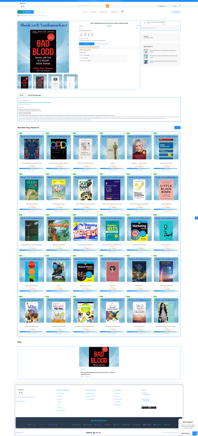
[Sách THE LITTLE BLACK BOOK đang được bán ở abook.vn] (166, 187)
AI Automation (98, 424)
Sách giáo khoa (117, 393)
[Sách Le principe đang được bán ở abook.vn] (112, 147)
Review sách (59, 396)
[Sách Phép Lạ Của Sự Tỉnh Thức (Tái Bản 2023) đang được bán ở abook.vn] (86, 147)
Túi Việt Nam (117, 424)
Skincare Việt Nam (88, 424)
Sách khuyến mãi (103, 11)
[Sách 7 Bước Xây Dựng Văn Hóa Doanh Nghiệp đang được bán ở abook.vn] (112, 310)
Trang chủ (85, 11)
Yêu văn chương (60, 393)
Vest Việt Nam (42, 424)
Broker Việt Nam (158, 424)
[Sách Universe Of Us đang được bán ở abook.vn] (112, 269)
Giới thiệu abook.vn (61, 410)
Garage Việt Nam (127, 424)
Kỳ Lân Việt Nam (148, 424)
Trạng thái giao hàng (90, 393)
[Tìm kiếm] (107, 6)
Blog (122, 11)
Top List (59, 401)
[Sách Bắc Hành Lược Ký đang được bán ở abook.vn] (139, 269)
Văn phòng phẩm (113, 11)
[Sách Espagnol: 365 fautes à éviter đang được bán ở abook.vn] (166, 147)
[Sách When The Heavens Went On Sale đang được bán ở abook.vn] (166, 269)
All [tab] (177, 127)
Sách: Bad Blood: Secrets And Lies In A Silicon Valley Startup (34, 102)
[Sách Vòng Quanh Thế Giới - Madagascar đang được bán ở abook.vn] (59, 228)
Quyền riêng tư (185, 433)
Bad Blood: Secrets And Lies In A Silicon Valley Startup (38, 15)
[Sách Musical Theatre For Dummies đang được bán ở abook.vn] (86, 269)
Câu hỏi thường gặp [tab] (34, 95)
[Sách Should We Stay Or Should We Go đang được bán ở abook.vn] (32, 269)
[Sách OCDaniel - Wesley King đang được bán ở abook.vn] (166, 228)
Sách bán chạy (25, 15)
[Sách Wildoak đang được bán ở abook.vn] (59, 269)
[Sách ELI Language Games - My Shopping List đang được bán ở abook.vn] (86, 228)
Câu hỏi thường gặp (90, 399)
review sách (83, 369)
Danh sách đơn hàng (90, 396)
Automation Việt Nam (53, 424)
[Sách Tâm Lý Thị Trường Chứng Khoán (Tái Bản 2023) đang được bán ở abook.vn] (139, 187)
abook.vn (89, 60)
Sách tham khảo (117, 401)
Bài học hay (59, 399)
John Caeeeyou (87, 55)
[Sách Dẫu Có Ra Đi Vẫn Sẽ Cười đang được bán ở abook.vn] (139, 310)
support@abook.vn (21, 401)
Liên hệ (58, 404)
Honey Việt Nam (107, 424)
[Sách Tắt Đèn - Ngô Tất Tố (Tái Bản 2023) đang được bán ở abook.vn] (32, 310)
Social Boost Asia (93, 0)
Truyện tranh (116, 396)
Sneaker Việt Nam (32, 424)
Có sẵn (86, 58)
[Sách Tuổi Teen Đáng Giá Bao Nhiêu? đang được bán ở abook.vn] (59, 187)
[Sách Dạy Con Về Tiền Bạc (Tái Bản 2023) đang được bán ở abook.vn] (59, 310)
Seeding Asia (168, 424)
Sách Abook (93, 11)
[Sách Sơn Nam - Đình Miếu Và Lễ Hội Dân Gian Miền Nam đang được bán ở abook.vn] (86, 187)
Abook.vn (20, 100)
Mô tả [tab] (21, 95)
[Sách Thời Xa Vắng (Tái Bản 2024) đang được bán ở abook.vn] (32, 187)
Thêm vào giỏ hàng (32, 170)
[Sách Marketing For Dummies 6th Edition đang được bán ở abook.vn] (139, 228)
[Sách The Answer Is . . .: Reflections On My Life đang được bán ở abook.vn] (139, 147)
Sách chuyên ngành (118, 399)
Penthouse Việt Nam (65, 424)
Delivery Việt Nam (77, 424)
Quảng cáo (59, 407)
